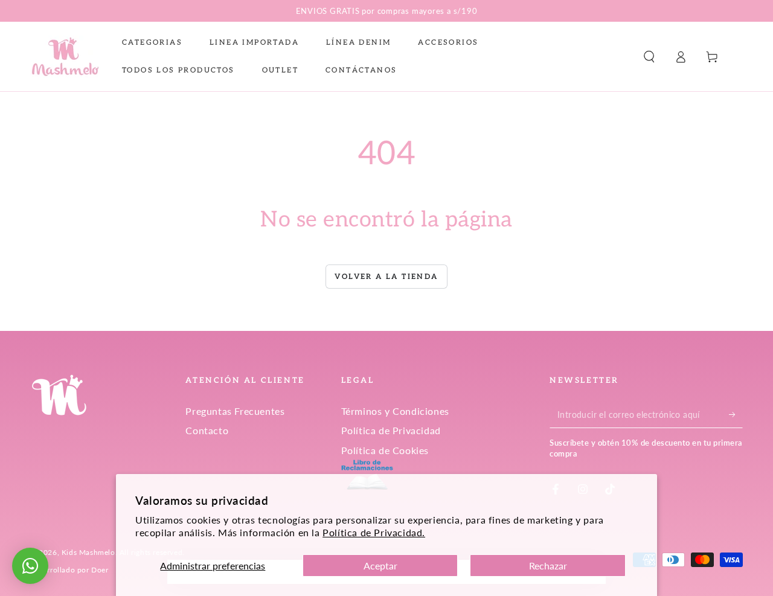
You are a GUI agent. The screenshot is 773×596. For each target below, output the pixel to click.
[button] (649, 56)
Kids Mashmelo (88, 552)
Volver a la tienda (386, 276)
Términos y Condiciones (395, 411)
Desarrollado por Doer (69, 569)
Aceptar (380, 565)
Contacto (206, 430)
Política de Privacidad (391, 430)
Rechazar (548, 565)
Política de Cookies (385, 450)
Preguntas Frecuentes (234, 411)
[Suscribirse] (736, 414)
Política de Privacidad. (373, 532)
